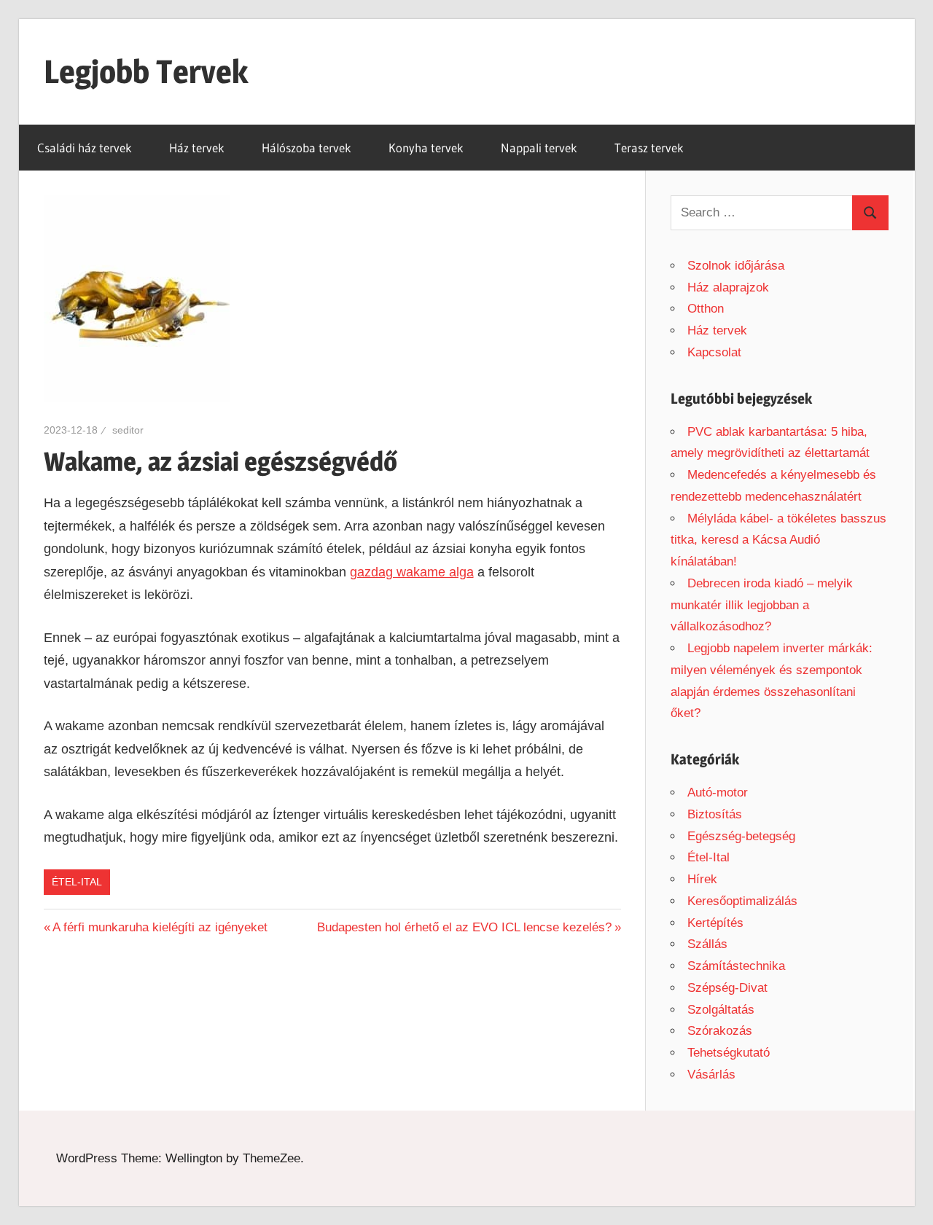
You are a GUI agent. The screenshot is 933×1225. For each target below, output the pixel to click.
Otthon (705, 309)
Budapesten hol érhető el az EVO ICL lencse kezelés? (464, 927)
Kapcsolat (714, 352)
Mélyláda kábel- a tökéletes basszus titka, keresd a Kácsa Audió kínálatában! (778, 540)
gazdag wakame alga (412, 572)
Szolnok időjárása (735, 266)
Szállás (707, 944)
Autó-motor (717, 792)
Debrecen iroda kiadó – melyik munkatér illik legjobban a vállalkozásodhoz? (762, 605)
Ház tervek (197, 147)
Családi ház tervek (84, 147)
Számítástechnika (736, 966)
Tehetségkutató (728, 1053)
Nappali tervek (539, 147)
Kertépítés (715, 923)
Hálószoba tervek (306, 147)
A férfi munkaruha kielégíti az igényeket (160, 927)
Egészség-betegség (741, 836)
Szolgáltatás (720, 1010)
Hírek (702, 879)
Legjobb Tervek (146, 71)
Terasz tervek (649, 147)
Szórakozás (719, 1031)
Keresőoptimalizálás (742, 901)
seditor (128, 430)
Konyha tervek (426, 147)
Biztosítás (714, 814)
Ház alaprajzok (728, 287)
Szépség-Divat (727, 988)
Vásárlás (711, 1074)
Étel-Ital (77, 882)
